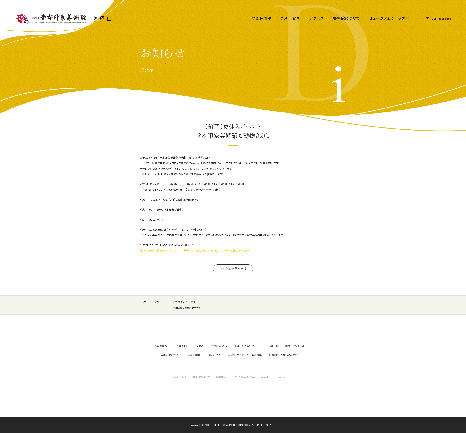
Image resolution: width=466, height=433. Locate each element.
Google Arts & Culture (273, 377)
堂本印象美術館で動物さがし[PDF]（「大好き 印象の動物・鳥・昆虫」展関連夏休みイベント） (194, 251)
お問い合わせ (179, 377)
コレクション (214, 355)
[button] (436, 18)
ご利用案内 (290, 18)
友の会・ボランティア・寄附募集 (245, 355)
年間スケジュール (295, 345)
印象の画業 (194, 355)
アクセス (316, 18)
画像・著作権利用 (201, 377)
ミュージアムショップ (387, 18)
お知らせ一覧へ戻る (233, 268)
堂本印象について (170, 355)
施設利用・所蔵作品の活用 (283, 355)
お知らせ (273, 345)
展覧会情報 (261, 18)
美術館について (346, 18)
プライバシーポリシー (244, 377)
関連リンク (221, 377)
